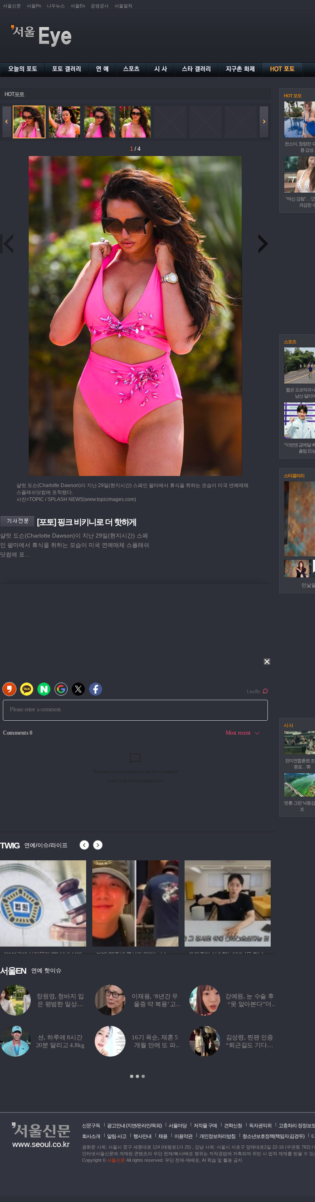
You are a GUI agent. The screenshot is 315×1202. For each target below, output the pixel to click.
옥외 (155, 1125)
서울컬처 (123, 5)
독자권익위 (260, 1125)
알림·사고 (116, 1136)
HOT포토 (14, 94)
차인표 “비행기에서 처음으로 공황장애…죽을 (249, 1045)
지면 (131, 1125)
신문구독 (91, 1125)
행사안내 (142, 1136)
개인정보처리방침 (217, 1136)
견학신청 (233, 1125)
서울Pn (34, 5)
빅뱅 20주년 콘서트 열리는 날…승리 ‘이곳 (155, 1004)
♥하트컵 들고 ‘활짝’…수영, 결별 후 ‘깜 (249, 1004)
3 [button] (143, 1076)
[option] (43, 902)
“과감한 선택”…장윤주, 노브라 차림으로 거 (60, 1004)
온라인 (144, 1125)
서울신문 (12, 5)
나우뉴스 (56, 5)
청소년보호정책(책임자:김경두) (273, 1136)
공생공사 (100, 5)
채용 (162, 1136)
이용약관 (183, 1136)
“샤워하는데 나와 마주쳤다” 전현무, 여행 (154, 1045)
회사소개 (91, 1136)
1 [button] (131, 1076)
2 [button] (137, 1076)
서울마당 (178, 1125)
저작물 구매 (205, 1125)
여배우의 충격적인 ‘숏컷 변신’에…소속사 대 (60, 1045)
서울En (78, 5)
